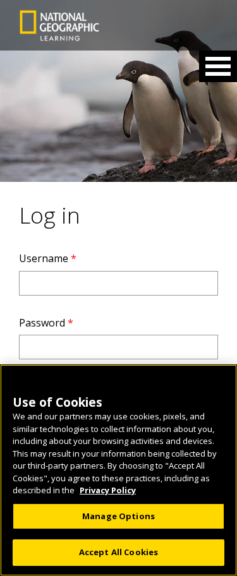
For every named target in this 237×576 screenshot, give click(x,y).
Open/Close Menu (218, 66)
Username (47, 258)
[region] (118, 470)
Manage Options (118, 516)
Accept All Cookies (118, 552)
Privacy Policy (108, 490)
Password (46, 323)
